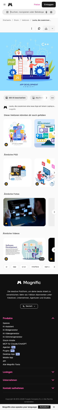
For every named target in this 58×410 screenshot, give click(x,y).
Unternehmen (10, 379)
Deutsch (29, 306)
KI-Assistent (8, 326)
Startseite (7, 20)
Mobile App (8, 357)
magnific (12, 109)
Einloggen (48, 4)
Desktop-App (11, 354)
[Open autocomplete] (6, 12)
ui (6, 267)
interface (35, 267)
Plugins (8, 350)
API (4, 361)
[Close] (54, 407)
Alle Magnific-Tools (11, 364)
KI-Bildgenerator (10, 330)
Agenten (9, 347)
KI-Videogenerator (11, 333)
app (14, 267)
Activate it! (44, 407)
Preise (37, 4)
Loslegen (7, 371)
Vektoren (25, 20)
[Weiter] (46, 98)
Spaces (6, 323)
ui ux (24, 267)
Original (18, 38)
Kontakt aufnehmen (13, 388)
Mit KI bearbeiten (17, 97)
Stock (16, 20)
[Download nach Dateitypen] (52, 28)
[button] (29, 306)
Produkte (8, 318)
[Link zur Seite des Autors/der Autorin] (5, 108)
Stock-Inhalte (9, 340)
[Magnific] (29, 283)
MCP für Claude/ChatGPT (15, 344)
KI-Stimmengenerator (12, 337)
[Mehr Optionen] (31, 28)
